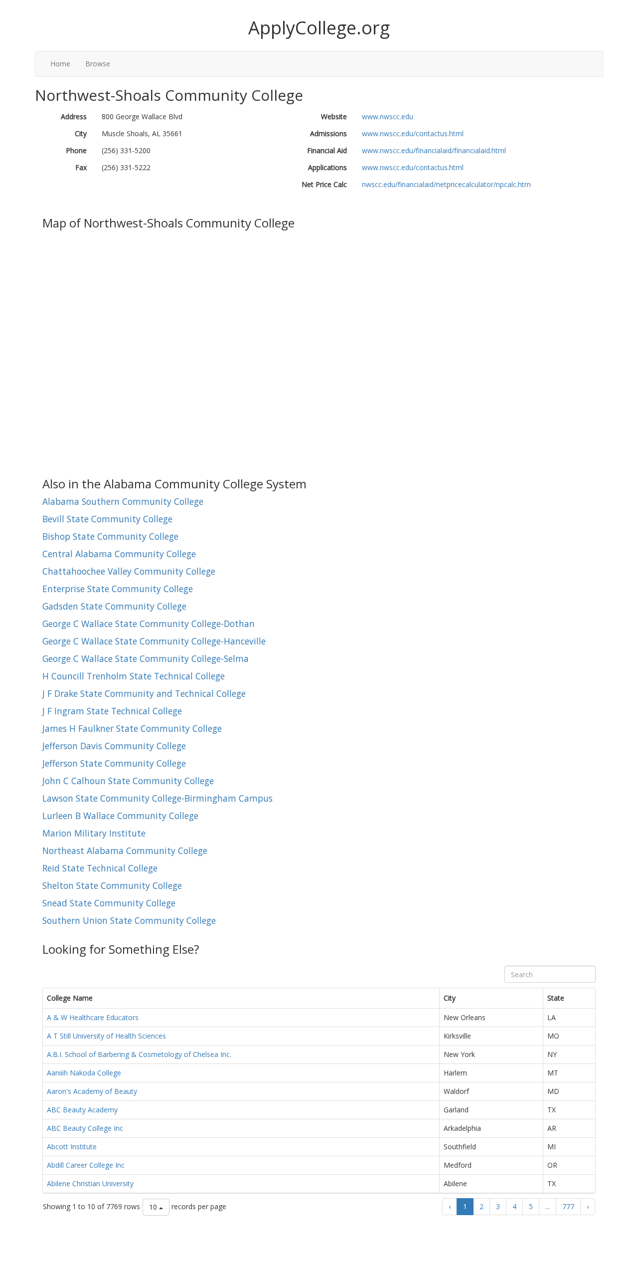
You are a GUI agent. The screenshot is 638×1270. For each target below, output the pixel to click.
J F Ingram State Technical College (112, 711)
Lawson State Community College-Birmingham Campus (157, 798)
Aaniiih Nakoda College (84, 1072)
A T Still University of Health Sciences (106, 1036)
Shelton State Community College (112, 885)
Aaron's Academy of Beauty (92, 1091)
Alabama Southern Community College (122, 501)
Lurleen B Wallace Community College (120, 816)
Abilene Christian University (90, 1183)
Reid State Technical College (100, 868)
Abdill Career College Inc (86, 1165)
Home (60, 63)
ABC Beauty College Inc (85, 1128)
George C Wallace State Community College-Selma (145, 658)
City (81, 133)
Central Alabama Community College (119, 554)
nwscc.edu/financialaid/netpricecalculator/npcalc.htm (446, 184)
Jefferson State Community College (114, 763)
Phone (76, 150)
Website (334, 116)
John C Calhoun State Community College (128, 781)
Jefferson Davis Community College (114, 746)
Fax (81, 167)
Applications (327, 167)
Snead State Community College (108, 903)
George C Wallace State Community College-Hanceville (154, 641)
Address (74, 116)
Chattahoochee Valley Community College (128, 571)
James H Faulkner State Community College (132, 728)
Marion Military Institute (94, 833)
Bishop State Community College (110, 536)
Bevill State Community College (107, 519)
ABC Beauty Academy (82, 1109)
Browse (97, 63)
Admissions (328, 133)
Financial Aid (327, 150)
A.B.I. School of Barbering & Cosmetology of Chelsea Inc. (139, 1054)
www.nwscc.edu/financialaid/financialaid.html (434, 150)
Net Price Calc (324, 184)
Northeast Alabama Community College (124, 850)
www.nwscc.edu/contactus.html (413, 133)
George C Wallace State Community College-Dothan (148, 624)
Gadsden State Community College (114, 606)
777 (568, 1206)
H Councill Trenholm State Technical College (133, 676)
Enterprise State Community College (117, 589)
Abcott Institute (72, 1146)
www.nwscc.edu (387, 116)
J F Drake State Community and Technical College (144, 693)
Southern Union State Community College (129, 920)
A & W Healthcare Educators (93, 1017)
